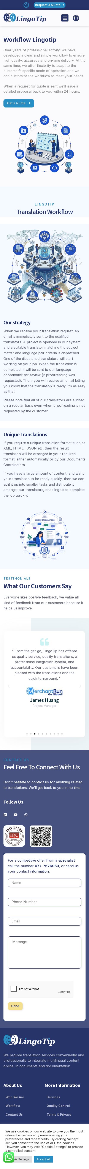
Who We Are (15, 1097)
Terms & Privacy (59, 1114)
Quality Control (58, 1106)
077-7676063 (47, 866)
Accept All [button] (43, 1159)
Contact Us (14, 1114)
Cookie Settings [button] (18, 1159)
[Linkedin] (5, 814)
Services (53, 1097)
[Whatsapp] (26, 814)
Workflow (13, 1106)
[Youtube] (15, 814)
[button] (64, 17)
